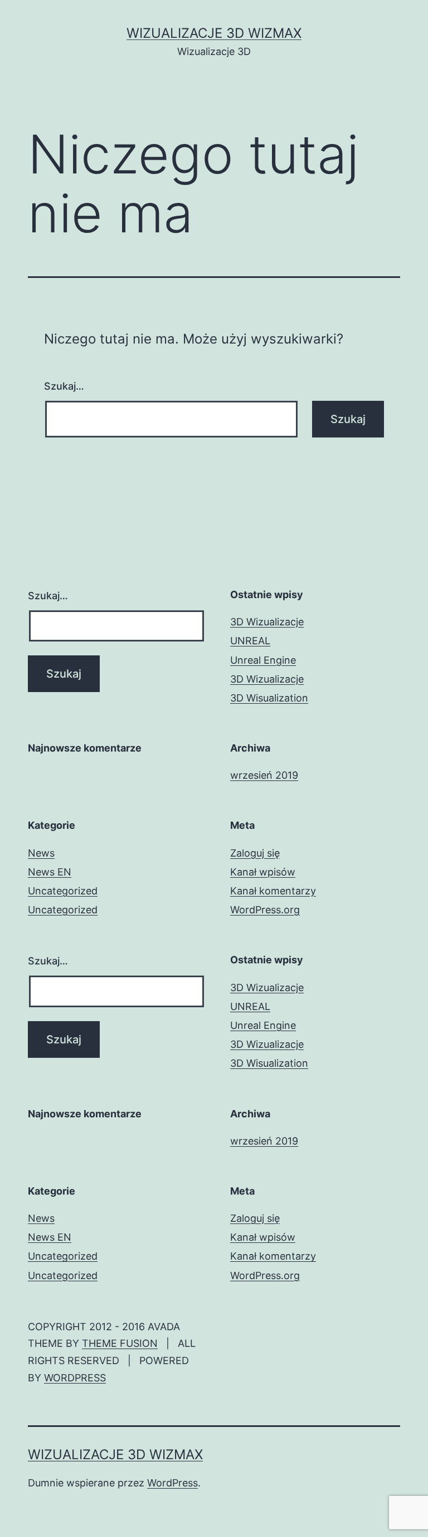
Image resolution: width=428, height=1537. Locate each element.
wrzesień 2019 (264, 775)
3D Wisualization (269, 698)
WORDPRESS (75, 1378)
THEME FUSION (120, 1343)
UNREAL (250, 640)
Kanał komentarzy (273, 891)
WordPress (172, 1483)
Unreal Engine (263, 660)
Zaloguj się (255, 853)
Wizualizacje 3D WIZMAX (214, 33)
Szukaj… (64, 386)
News (41, 853)
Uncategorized (63, 891)
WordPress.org (265, 910)
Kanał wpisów (262, 872)
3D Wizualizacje (267, 622)
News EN (49, 872)
